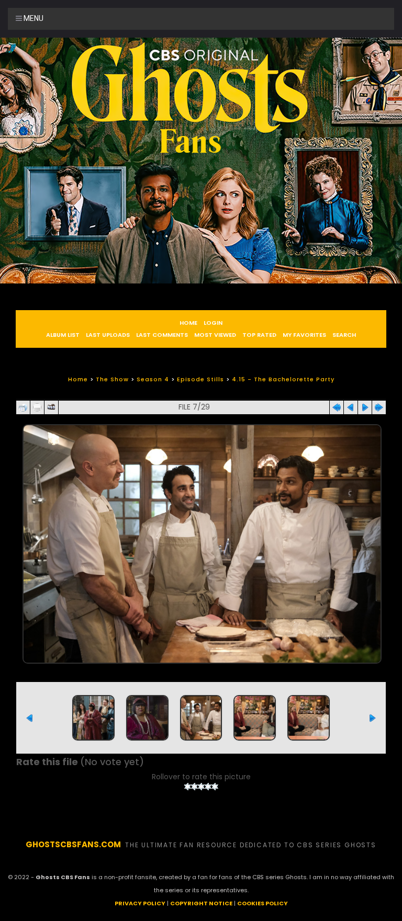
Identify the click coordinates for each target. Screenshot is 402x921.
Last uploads (108, 335)
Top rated (259, 335)
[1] (187, 786)
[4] (208, 786)
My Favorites (304, 335)
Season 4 (153, 379)
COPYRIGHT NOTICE (201, 903)
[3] (201, 786)
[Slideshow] (51, 405)
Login (213, 323)
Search (344, 335)
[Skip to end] (379, 405)
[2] (194, 786)
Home (188, 323)
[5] (214, 786)
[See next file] (365, 405)
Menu (32, 18)
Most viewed (215, 335)
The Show (112, 379)
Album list (63, 335)
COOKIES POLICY (262, 903)
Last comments (162, 335)
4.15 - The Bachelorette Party (283, 379)
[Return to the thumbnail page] (23, 405)
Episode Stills (200, 379)
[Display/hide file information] (37, 405)
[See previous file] (351, 405)
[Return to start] (336, 405)
